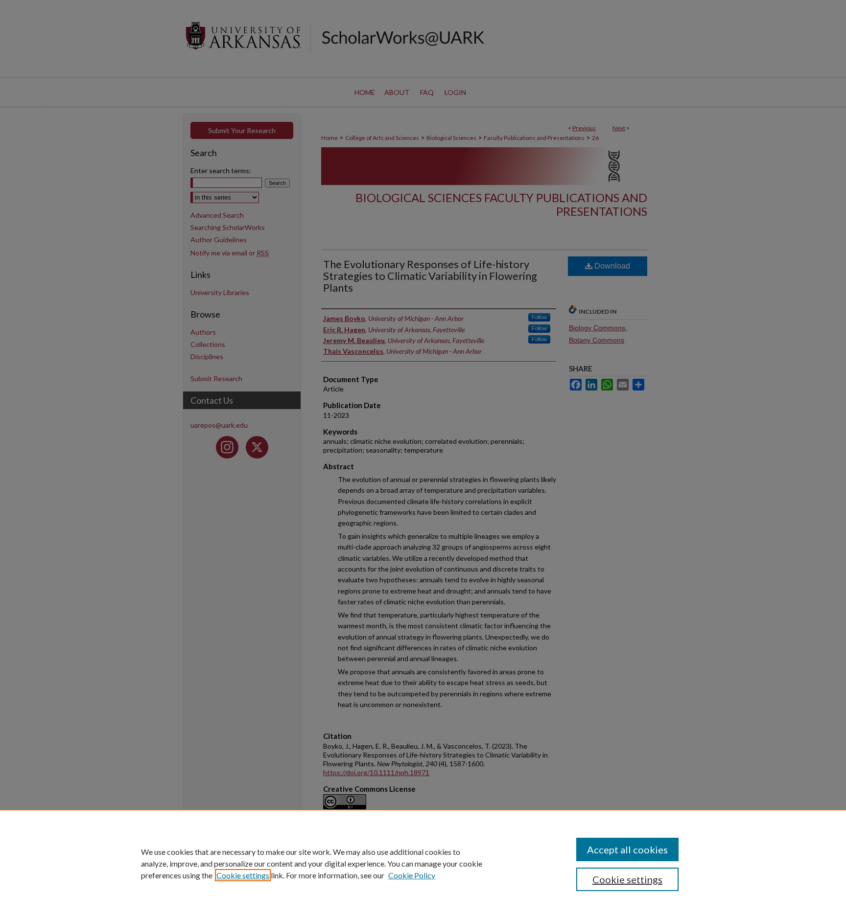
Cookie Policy (411, 875)
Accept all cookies (627, 849)
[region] (423, 863)
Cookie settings (242, 875)
